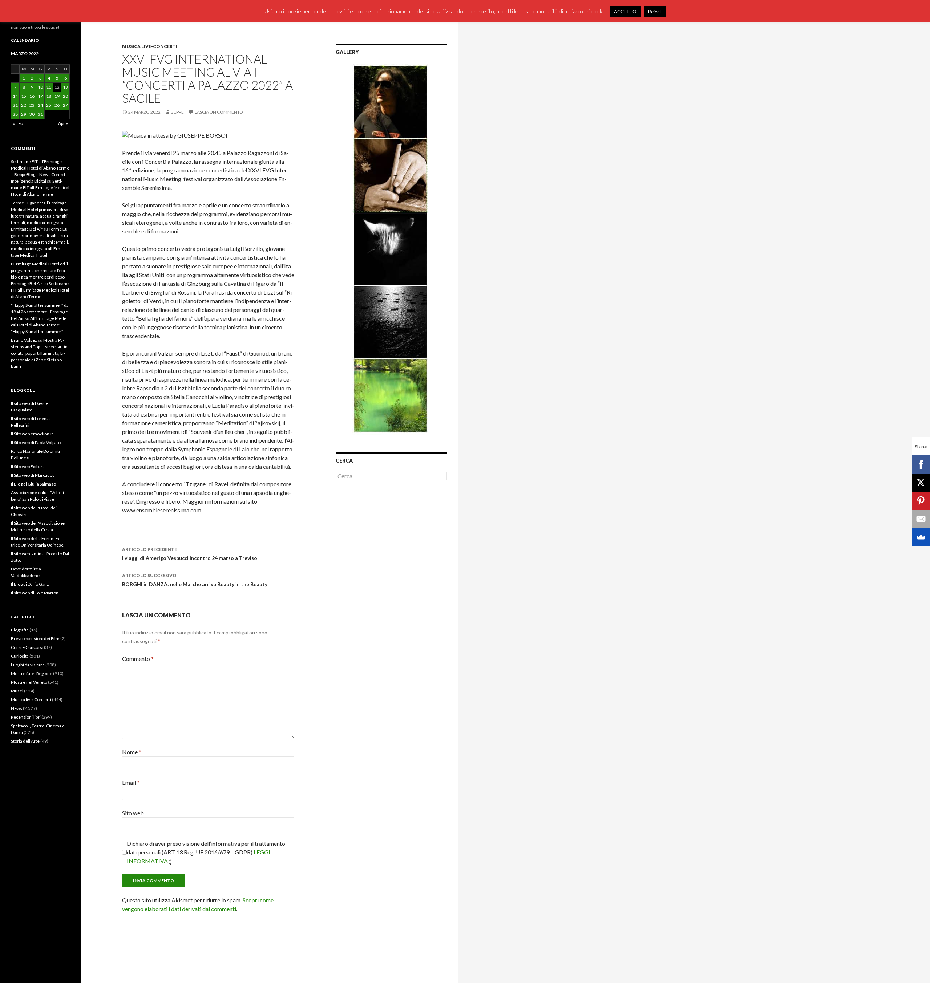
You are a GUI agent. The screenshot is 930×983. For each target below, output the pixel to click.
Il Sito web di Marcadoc (32, 475)
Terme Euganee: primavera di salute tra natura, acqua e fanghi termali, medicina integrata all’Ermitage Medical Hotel (40, 242)
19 (57, 96)
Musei (17, 691)
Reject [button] (654, 12)
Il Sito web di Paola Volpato (36, 442)
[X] (921, 483)
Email (131, 782)
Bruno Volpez (24, 340)
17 (40, 96)
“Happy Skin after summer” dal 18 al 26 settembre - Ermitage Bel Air (40, 311)
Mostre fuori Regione (31, 673)
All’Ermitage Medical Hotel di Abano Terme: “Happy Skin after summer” (38, 325)
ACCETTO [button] (625, 12)
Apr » (63, 123)
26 (57, 105)
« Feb (18, 123)
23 (32, 105)
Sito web (133, 812)
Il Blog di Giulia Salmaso (33, 484)
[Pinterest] (921, 501)
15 (23, 96)
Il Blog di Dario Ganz (30, 584)
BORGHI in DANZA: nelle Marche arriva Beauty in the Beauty (194, 580)
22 (23, 105)
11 (48, 87)
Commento (138, 658)
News (16, 708)
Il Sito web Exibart (27, 466)
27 (65, 105)
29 (23, 114)
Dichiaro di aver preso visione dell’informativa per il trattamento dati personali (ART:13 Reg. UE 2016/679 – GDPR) (206, 852)
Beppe (177, 112)
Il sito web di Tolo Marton (34, 593)
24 (40, 105)
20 (65, 96)
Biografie (20, 630)
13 (65, 87)
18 (48, 96)
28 (15, 114)
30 (32, 114)
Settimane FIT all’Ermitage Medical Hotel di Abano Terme (40, 187)
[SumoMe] (921, 537)
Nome (131, 751)
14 (15, 96)
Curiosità (20, 656)
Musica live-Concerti (149, 46)
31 (40, 114)
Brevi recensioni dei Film (35, 638)
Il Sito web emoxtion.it (32, 433)
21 (15, 105)
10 (40, 87)
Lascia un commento (219, 112)
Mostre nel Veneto (29, 682)
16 (32, 96)
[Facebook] (921, 464)
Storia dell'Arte (25, 741)
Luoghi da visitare (28, 664)
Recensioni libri (26, 717)
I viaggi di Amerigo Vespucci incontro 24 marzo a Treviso (189, 554)
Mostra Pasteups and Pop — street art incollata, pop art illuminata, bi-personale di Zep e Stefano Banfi (40, 353)
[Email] (921, 519)
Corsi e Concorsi (27, 647)
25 (48, 105)
